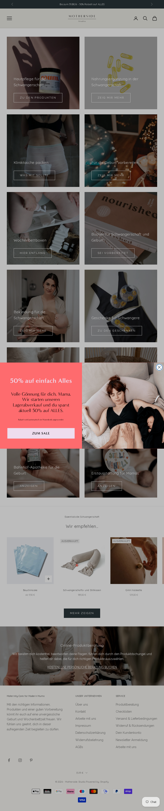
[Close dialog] (159, 367)
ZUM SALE (41, 433)
